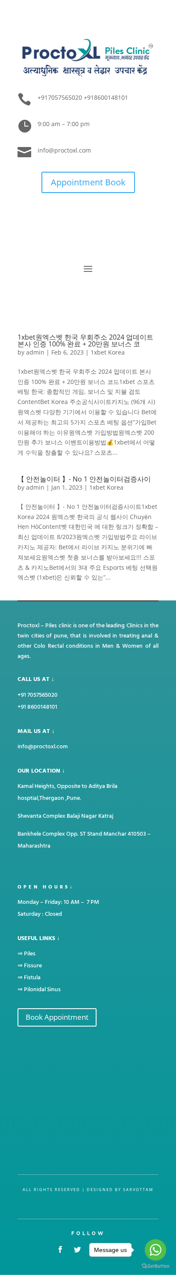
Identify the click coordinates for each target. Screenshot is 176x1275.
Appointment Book (88, 182)
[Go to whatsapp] (155, 1250)
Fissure (33, 965)
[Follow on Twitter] (77, 1249)
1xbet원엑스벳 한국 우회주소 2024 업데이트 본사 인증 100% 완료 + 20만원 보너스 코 (85, 340)
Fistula (32, 977)
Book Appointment (57, 1017)
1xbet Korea (108, 352)
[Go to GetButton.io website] (155, 1266)
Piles (29, 953)
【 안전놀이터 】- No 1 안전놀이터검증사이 (84, 479)
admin (35, 352)
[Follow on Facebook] (60, 1249)
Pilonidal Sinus (42, 989)
